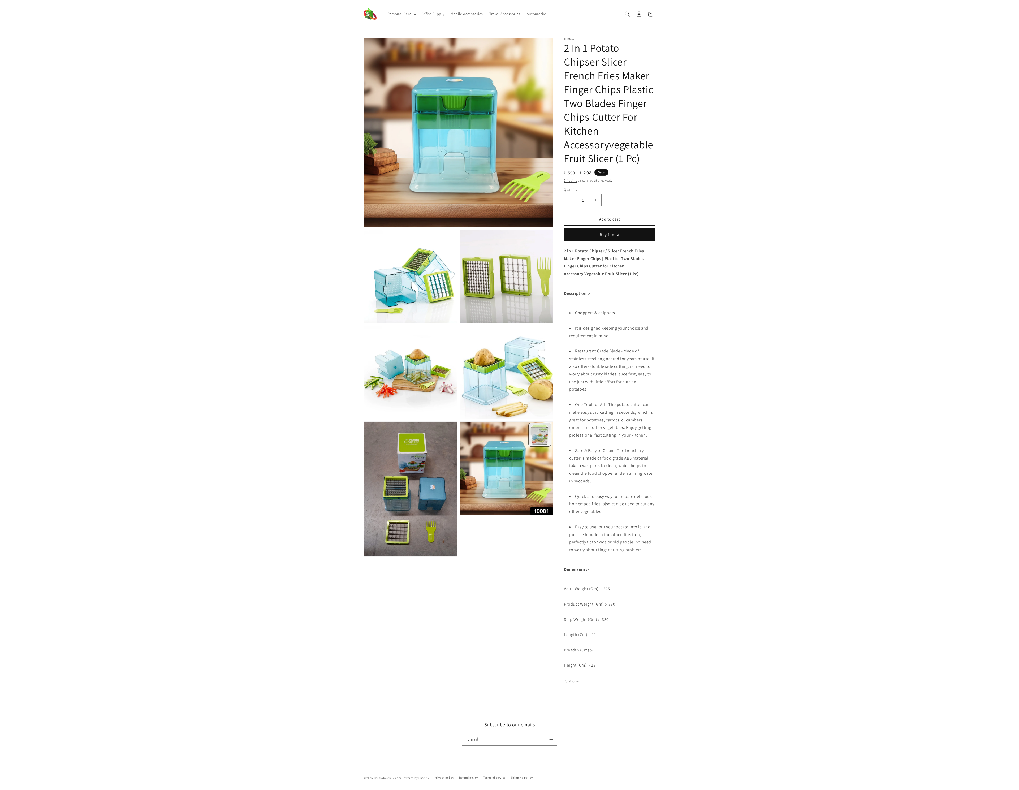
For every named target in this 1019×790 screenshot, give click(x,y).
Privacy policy (444, 777)
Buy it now (610, 234)
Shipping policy (522, 777)
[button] (401, 13)
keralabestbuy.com (387, 778)
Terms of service (494, 777)
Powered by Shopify (415, 778)
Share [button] (574, 681)
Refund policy (468, 777)
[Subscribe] (551, 739)
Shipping (570, 180)
